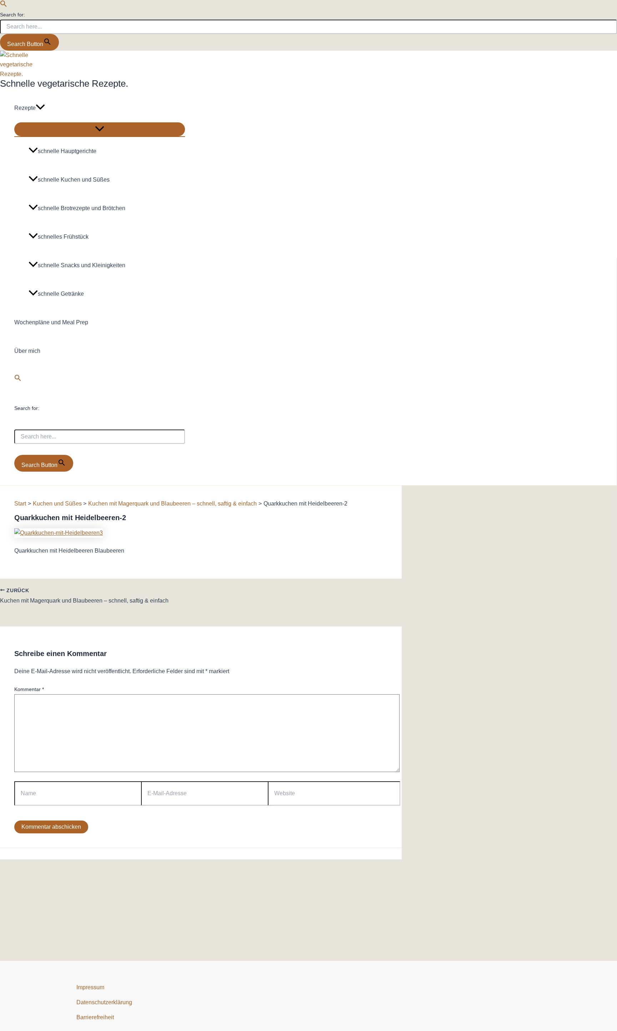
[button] (3, 5)
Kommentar (29, 689)
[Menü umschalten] (99, 129)
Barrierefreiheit (95, 1017)
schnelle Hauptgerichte (67, 151)
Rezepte (25, 108)
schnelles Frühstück (63, 237)
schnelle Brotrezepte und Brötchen (81, 208)
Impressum (90, 987)
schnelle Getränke (61, 294)
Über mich (27, 351)
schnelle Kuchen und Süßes (74, 180)
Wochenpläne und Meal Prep (51, 322)
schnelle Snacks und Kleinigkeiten (81, 265)
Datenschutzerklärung (104, 1002)
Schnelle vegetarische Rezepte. (64, 83)
